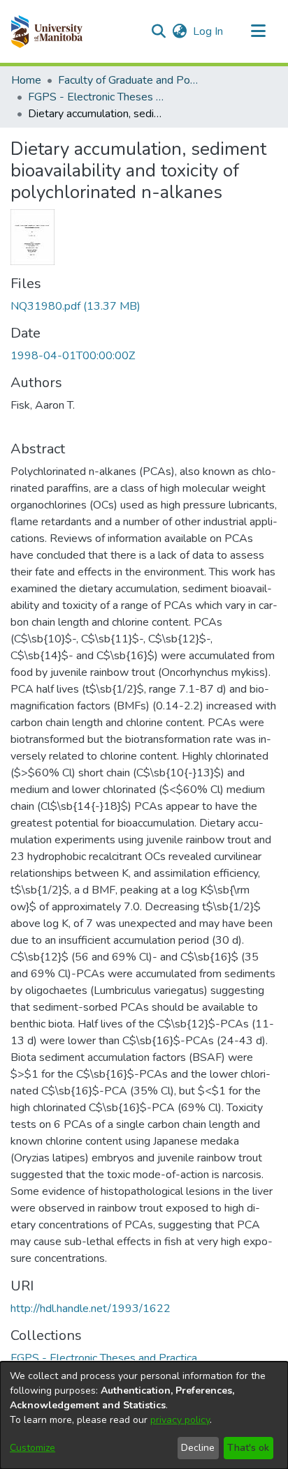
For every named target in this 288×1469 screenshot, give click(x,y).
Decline (198, 1447)
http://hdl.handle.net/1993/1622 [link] (90, 1308)
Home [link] (26, 80)
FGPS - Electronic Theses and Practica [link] (98, 97)
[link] (75, 306)
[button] (46, 31)
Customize (32, 1447)
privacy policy (180, 1419)
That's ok (248, 1447)
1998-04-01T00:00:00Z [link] (72, 355)
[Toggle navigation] (258, 31)
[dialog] (144, 1415)
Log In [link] (208, 31)
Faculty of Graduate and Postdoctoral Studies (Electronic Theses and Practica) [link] (128, 80)
